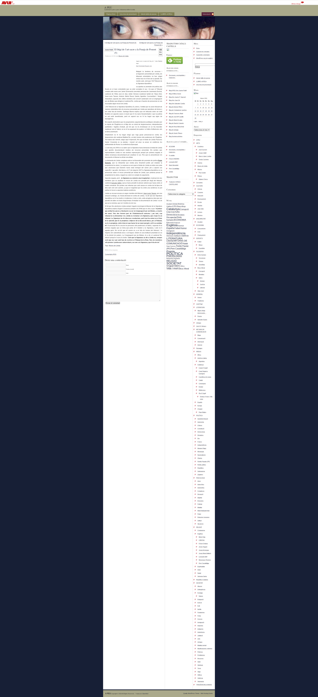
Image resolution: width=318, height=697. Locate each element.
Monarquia (201, 451)
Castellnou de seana (205, 377)
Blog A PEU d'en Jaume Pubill (177, 90)
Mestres (200, 215)
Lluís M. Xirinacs (201, 326)
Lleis (199, 639)
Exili (199, 606)
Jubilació (177, 236)
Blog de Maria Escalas (175, 120)
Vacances (200, 524)
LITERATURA (174, 238)
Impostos (200, 625)
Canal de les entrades (202, 51)
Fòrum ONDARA (174, 159)
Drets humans (202, 255)
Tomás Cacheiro (204, 159)
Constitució (201, 428)
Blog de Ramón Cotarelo (176, 123)
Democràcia (171, 215)
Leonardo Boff (173, 162)
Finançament (201, 235)
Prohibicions (201, 655)
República (200, 468)
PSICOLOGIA (174, 256)
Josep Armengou (204, 550)
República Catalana (202, 579)
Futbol (177, 228)
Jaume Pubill (109, 49)
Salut (199, 661)
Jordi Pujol (199, 304)
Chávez (200, 425)
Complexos (201, 491)
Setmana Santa (202, 576)
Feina (199, 616)
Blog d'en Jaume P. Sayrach (177, 97)
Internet (200, 345)
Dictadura (181, 215)
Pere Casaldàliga (174, 168)
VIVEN (171, 172)
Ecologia (200, 593)
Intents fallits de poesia (148, 14)
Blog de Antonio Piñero (175, 107)
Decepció (200, 494)
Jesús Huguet (203, 547)
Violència (200, 678)
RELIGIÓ (171, 261)
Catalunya (173, 209)
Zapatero (200, 474)
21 (195, 114)
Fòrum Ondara (203, 543)
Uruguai (170, 266)
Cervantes (199, 182)
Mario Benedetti (173, 165)
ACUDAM (172, 146)
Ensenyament (202, 199)
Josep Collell (202, 153)
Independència (175, 233)
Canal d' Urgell (203, 368)
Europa (200, 405)
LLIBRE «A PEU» (166, 14)
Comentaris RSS (110, 254)
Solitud (199, 520)
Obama (200, 458)
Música (200, 169)
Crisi (168, 212)
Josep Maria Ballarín (205, 553)
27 (211, 114)
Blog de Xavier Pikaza (175, 133)
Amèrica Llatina (202, 358)
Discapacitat (171, 217)
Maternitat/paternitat (203, 510)
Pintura (200, 176)
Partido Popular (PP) (204, 461)
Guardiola (202, 248)
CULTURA (175, 212)
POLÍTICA (174, 254)
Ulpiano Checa (203, 179)
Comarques (202, 383)
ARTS (198, 143)
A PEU (108, 7)
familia (199, 609)
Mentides (201, 274)
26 (209, 114)
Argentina (201, 361)
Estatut (201, 387)
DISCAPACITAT (201, 218)
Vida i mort (172, 268)
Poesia (170, 251)
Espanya (181, 225)
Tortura (201, 261)
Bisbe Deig (202, 537)
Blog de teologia (173, 130)
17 (203, 111)
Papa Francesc (171, 246)
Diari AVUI (145, 693)
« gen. (196, 121)
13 (211, 107)
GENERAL (199, 294)
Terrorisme (202, 258)
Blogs (184, 206)
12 (209, 107)
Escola (200, 202)
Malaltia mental (202, 645)
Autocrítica (201, 484)
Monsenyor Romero (205, 560)
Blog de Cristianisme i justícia (177, 110)
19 (209, 111)
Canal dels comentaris (203, 55)
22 (198, 114)
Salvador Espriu (202, 319)
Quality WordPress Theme (191, 693)
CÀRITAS (201, 540)
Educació (170, 223)
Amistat (174, 204)
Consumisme (201, 228)
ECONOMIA (180, 220)
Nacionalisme (202, 455)
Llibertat (170, 241)
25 (206, 114)
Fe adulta (172, 155)
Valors (177, 266)
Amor (199, 481)
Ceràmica (200, 146)
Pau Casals (202, 172)
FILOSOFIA (199, 251)
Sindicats (200, 665)
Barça (179, 206)
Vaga (199, 671)
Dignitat (200, 497)
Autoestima (201, 487)
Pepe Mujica (202, 412)
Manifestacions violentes (205, 648)
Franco (200, 442)
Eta (198, 438)
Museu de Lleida (123, 56)
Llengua (198, 323)
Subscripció (207, 14)
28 (195, 118)
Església (172, 225)
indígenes (200, 629)
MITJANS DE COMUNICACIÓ (176, 242)
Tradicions (201, 301)
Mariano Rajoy (202, 448)
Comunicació (201, 338)
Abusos (200, 586)
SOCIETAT (173, 263)
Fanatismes (201, 612)
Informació (170, 236)
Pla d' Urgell (202, 393)
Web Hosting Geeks (207, 693)
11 (206, 107)
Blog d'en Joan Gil (174, 100)
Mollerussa (202, 390)
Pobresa (200, 652)
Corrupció (184, 209)
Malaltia (200, 507)
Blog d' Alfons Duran (175, 93)
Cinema (200, 163)
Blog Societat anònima (175, 136)
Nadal (185, 244)
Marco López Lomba (205, 156)
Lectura (200, 212)
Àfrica (199, 355)
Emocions (200, 501)
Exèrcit (200, 602)
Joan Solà (200, 209)
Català (201, 380)
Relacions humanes (173, 258)
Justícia (184, 235)
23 (200, 114)
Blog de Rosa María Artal (176, 126)
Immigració (170, 231)
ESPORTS (199, 238)
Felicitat (200, 504)
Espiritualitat (201, 566)
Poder (199, 514)
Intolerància (201, 632)
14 (195, 111)
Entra (197, 48)
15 (198, 111)
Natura (201, 596)
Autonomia (201, 422)
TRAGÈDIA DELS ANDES (204, 684)
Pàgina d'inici (110, 14)
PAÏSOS (198, 351)
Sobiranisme (201, 471)
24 (203, 114)
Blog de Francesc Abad (176, 113)
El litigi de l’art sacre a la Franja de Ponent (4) (121, 43)
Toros (199, 668)
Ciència (200, 189)
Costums (200, 192)
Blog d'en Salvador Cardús (177, 103)
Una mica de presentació (128, 14)
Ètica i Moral (184, 269)
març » (201, 121)
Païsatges (199, 348)
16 (200, 111)
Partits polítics (202, 464)
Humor (183, 228)
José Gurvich (203, 149)
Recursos (200, 658)
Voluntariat (201, 681)
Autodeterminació (203, 419)
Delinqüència (201, 589)
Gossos (200, 619)
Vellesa (182, 266)
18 (206, 111)
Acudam (169, 204)
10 (203, 107)
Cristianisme (201, 530)
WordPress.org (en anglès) (204, 58)
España (170, 228)
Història (200, 205)
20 (211, 111)
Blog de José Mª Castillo (176, 116)
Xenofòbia (202, 264)
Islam (199, 570)
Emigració (177, 222)
